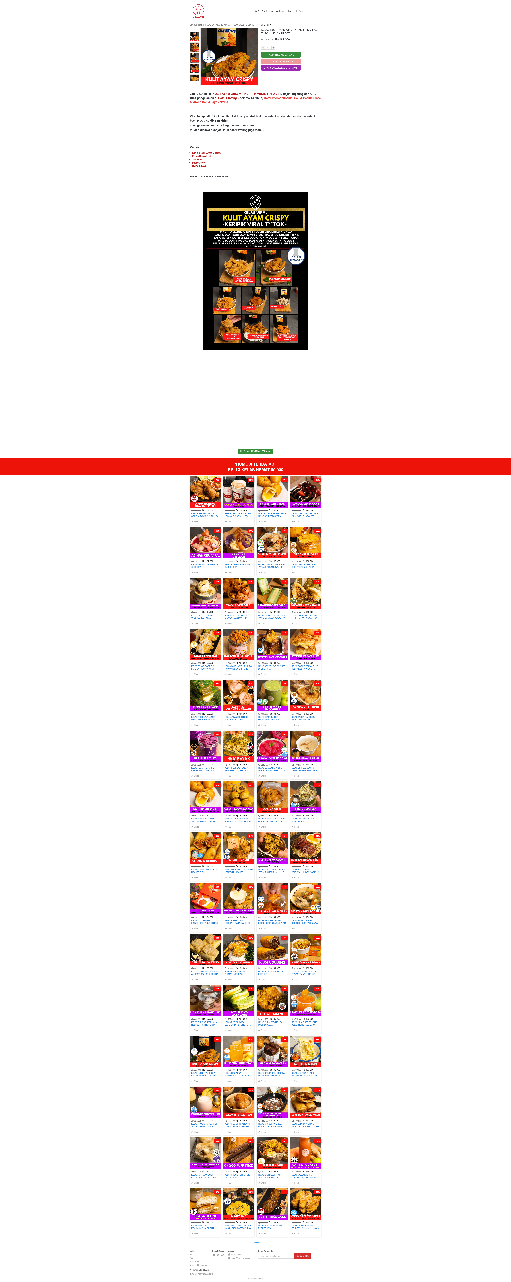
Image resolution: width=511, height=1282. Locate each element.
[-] (213, 1255)
